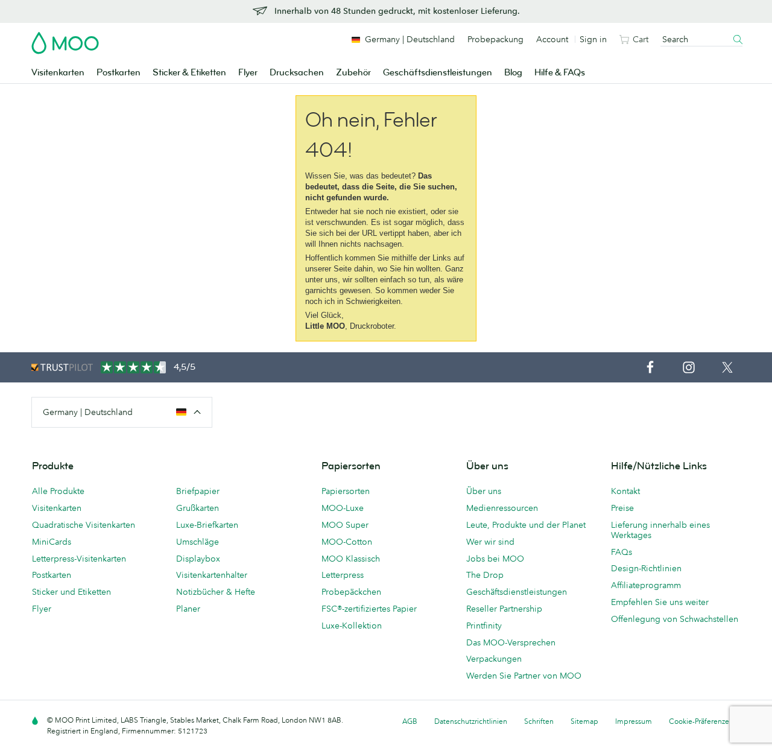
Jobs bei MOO (495, 558)
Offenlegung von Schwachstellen (674, 618)
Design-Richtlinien (646, 568)
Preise (622, 507)
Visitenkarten (57, 72)
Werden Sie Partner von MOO (523, 675)
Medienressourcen (502, 507)
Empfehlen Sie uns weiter (660, 602)
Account (552, 39)
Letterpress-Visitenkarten (79, 558)
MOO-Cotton (346, 541)
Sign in (593, 39)
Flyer (248, 72)
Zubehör (353, 72)
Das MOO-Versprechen (510, 642)
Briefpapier (198, 491)
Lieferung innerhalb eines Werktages (660, 529)
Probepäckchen (351, 591)
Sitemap (584, 721)
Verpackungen (494, 658)
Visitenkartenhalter (211, 574)
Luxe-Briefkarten (207, 524)
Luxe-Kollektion (351, 625)
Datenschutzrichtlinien (470, 721)
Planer (188, 608)
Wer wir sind (490, 541)
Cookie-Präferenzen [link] (701, 721)
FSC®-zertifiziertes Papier (369, 608)
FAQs (621, 552)
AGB (409, 721)
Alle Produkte (58, 491)
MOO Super (345, 524)
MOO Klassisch (350, 558)
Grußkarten (197, 507)
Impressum (633, 721)
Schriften (539, 721)
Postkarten (118, 72)
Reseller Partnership (504, 608)
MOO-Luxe (342, 507)
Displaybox (198, 558)
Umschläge (197, 541)
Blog (513, 72)
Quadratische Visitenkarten (83, 524)
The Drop (485, 574)
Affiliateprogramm (646, 585)
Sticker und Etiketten (71, 591)
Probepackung (495, 39)
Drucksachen (297, 72)
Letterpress (342, 574)
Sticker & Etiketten (189, 72)
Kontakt (625, 491)
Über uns (483, 491)
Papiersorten (345, 491)
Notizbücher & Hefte (215, 591)
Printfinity (484, 625)
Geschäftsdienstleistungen (437, 72)
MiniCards (51, 541)
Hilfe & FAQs (559, 72)
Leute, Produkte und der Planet (526, 524)
